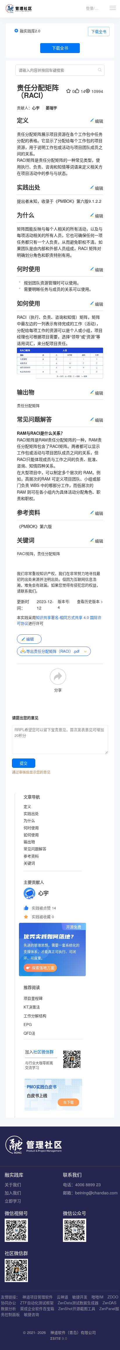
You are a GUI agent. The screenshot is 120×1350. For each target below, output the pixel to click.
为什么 (29, 820)
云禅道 (62, 1297)
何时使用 (31, 827)
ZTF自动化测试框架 (37, 1302)
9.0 (58, 1338)
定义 (27, 806)
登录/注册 (94, 8)
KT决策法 (32, 1007)
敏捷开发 (79, 1297)
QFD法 (29, 1033)
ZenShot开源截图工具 (76, 1308)
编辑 (30, 639)
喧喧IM (97, 1297)
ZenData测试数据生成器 (78, 1302)
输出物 (29, 841)
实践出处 (31, 813)
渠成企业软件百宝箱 (37, 1308)
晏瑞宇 (51, 107)
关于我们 (13, 1184)
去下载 (68, 1102)
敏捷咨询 (31, 1314)
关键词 (29, 863)
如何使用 (31, 834)
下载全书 (98, 31)
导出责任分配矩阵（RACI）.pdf (53, 651)
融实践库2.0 (30, 31)
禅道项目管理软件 (37, 1297)
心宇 (36, 107)
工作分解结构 (35, 1015)
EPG (28, 1024)
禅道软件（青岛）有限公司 (73, 1332)
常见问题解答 (35, 848)
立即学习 (13, 1201)
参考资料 (31, 856)
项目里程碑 (33, 998)
